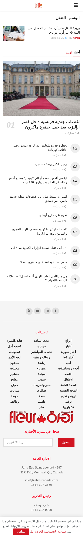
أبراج (68, 340)
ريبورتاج (41, 368)
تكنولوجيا (68, 407)
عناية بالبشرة (15, 340)
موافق (21, 531)
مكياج (14, 385)
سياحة (42, 374)
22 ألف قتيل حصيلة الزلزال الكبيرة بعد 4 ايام (39, 247)
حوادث (41, 346)
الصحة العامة (68, 385)
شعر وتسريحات (41, 385)
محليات (14, 368)
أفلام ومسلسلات (68, 368)
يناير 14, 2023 (58, 38)
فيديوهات (14, 351)
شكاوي (41, 390)
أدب (68, 363)
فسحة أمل (14, 346)
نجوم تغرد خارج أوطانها (53, 215)
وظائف (14, 401)
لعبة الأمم (14, 357)
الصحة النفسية (68, 390)
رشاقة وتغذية (41, 357)
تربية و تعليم (68, 396)
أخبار (69, 346)
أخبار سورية (68, 351)
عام (41, 407)
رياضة (41, 363)
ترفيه (68, 401)
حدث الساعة (41, 340)
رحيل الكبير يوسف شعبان (51, 164)
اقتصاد (68, 374)
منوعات (14, 390)
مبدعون (14, 363)
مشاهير (14, 374)
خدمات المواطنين (41, 351)
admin (76, 38)
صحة (42, 396)
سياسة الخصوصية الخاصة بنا (48, 531)
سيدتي (41, 379)
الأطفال (68, 379)
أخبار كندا (68, 357)
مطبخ (14, 379)
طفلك (41, 401)
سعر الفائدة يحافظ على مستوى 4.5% (43, 262)
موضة (14, 396)
